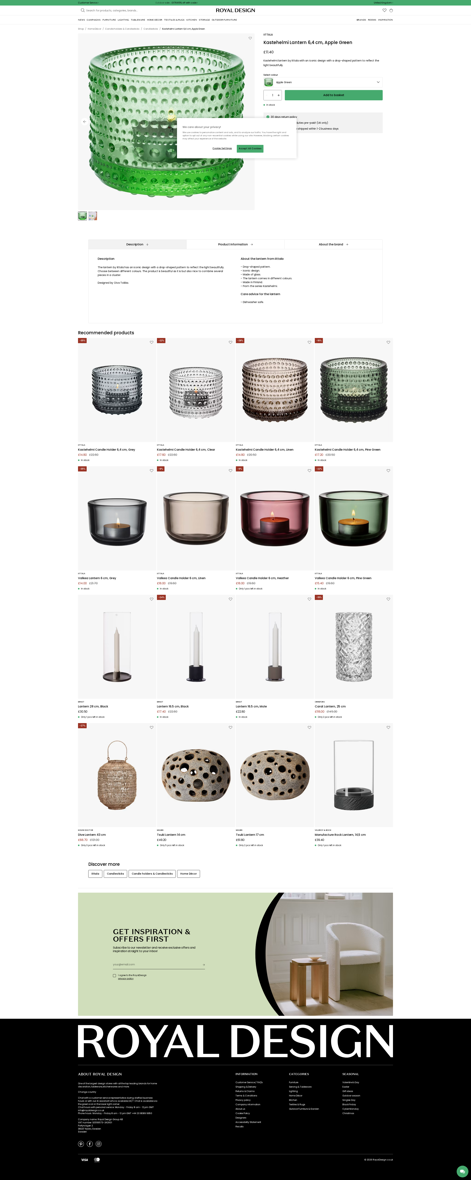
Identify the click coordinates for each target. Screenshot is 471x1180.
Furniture (293, 1082)
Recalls (240, 1127)
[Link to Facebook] (90, 1144)
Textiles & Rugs (297, 1104)
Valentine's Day (350, 1082)
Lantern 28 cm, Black (93, 706)
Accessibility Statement (248, 1122)
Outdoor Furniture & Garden (304, 1109)
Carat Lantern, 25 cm (330, 706)
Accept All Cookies (250, 148)
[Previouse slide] (84, 121)
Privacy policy (243, 1100)
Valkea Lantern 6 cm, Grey (97, 578)
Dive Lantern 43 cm (92, 834)
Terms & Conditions (246, 1096)
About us (240, 1109)
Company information (248, 1104)
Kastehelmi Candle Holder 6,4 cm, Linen (264, 449)
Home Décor (295, 1096)
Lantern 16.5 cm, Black (173, 706)
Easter (345, 1087)
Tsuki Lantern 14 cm (171, 834)
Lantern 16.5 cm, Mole (251, 706)
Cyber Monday (350, 1109)
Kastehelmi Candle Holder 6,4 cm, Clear (186, 449)
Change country (87, 1092)
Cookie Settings (222, 148)
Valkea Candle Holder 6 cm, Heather (262, 578)
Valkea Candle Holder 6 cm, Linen (181, 578)
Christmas (348, 1113)
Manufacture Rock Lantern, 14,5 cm (340, 834)
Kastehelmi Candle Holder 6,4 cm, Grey (106, 449)
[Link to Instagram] (99, 1144)
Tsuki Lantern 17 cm (250, 834)
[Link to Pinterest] (81, 1144)
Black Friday (349, 1104)
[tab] (137, 244)
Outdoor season (351, 1096)
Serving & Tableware (300, 1087)
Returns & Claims (245, 1091)
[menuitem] (81, 20)
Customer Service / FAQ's (249, 1082)
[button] (383, 2)
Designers (241, 1118)
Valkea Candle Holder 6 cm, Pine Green (343, 578)
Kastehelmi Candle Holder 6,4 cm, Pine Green (347, 449)
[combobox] (383, 2)
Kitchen (293, 1100)
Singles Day (348, 1100)
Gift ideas (347, 1091)
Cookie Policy (243, 1113)
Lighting (293, 1091)
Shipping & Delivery (246, 1087)
